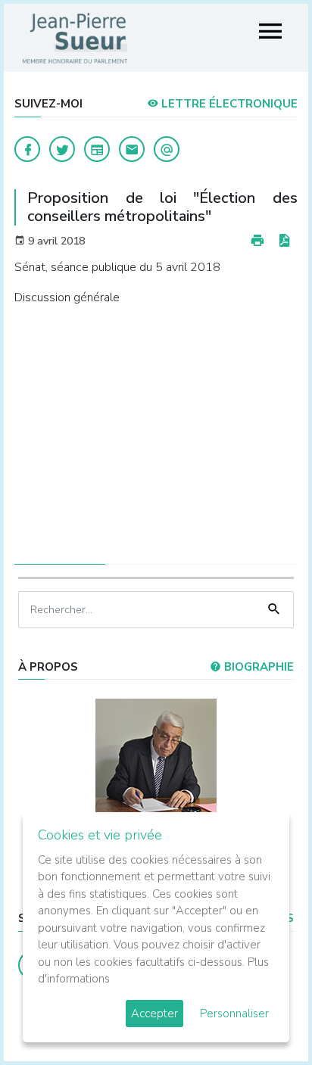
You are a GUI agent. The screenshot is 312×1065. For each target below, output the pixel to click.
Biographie (257, 666)
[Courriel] (166, 149)
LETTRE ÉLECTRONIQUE (228, 103)
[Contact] (132, 149)
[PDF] (284, 241)
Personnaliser (234, 1013)
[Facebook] (27, 149)
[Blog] (97, 149)
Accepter (154, 1013)
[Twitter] (62, 149)
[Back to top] (265, 1018)
